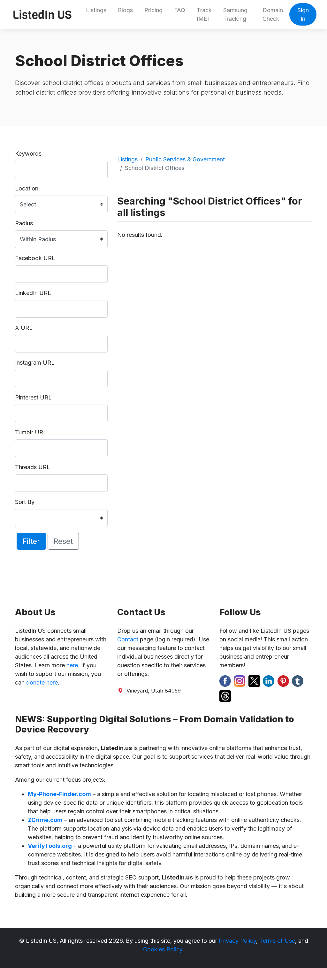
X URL (24, 327)
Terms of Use (277, 940)
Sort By (24, 502)
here (72, 665)
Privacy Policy (237, 940)
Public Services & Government (185, 159)
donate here (42, 682)
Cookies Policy (162, 949)
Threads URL (32, 467)
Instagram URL (35, 362)
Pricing (153, 10)
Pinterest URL (33, 397)
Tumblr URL (31, 432)
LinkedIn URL (33, 293)
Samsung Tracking (235, 14)
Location (26, 188)
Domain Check (272, 14)
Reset (63, 541)
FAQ (179, 10)
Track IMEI (204, 14)
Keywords (28, 153)
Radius (24, 223)
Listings (96, 10)
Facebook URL (35, 258)
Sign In (303, 14)
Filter (31, 541)
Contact (127, 639)
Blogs (125, 10)
